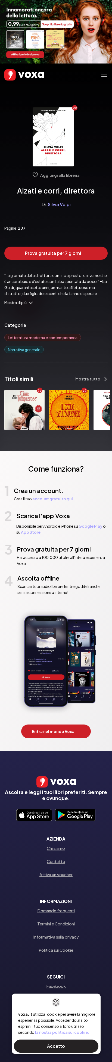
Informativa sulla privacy (56, 936)
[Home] (16, 75)
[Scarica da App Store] (34, 815)
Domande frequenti (56, 910)
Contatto (56, 861)
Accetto (56, 1046)
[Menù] (104, 74)
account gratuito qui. (53, 498)
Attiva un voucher (56, 874)
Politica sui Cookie (56, 950)
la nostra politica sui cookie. (62, 1032)
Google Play (90, 526)
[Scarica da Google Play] (75, 815)
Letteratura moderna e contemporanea (42, 337)
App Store (31, 532)
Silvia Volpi (59, 204)
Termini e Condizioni (56, 923)
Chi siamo (56, 848)
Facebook (56, 986)
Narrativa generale (24, 349)
